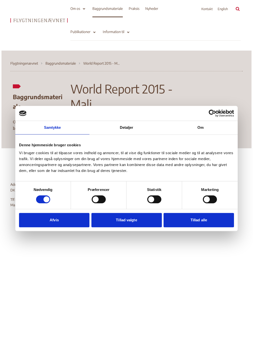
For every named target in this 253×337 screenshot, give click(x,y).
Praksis (134, 8)
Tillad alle (198, 220)
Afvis (54, 220)
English (223, 9)
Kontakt (207, 9)
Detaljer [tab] (126, 127)
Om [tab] (200, 127)
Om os (75, 8)
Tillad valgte (126, 220)
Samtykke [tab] (52, 127)
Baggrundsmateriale (107, 8)
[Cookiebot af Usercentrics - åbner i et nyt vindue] (212, 113)
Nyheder (151, 8)
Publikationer (80, 32)
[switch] (99, 199)
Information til (113, 32)
